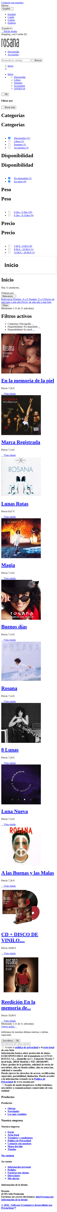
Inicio (10, 74)
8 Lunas (10, 750)
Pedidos (12, 1169)
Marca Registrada (20, 442)
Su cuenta (7, 1155)
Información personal (19, 1167)
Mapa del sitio (15, 1146)
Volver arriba (9, 1026)
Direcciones (14, 1175)
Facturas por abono (18, 1172)
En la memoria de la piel (27, 380)
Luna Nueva (14, 811)
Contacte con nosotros (12, 2)
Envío (11, 1132)
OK (5, 94)
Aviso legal (13, 1135)
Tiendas (12, 1149)
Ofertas (12, 1108)
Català (11, 17)
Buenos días (14, 626)
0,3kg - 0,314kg (23, 215)
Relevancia (9, 296)
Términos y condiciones (20, 1137)
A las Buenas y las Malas (27, 873)
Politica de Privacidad (19, 1140)
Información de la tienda (14, 1199)
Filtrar (5, 305)
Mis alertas (13, 1178)
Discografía (13, 51)
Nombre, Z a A (36, 299)
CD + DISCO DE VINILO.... (19, 937)
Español (12, 14)
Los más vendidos (17, 1114)
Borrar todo (9, 107)
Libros (17, 80)
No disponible (23, 178)
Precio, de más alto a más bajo (36, 302)
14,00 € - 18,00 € (24, 252)
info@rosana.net (45, 1196)
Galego (11, 20)
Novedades (13, 1111)
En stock (20, 181)
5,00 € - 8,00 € (23, 246)
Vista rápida (8, 393)
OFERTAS (19, 88)
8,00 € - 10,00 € (23, 249)
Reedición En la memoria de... (18, 1005)
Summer (18, 82)
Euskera (12, 23)
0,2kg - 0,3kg (23, 212)
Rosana (9, 688)
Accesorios (13, 54)
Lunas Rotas (14, 503)
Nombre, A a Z (21, 299)
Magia (8, 565)
